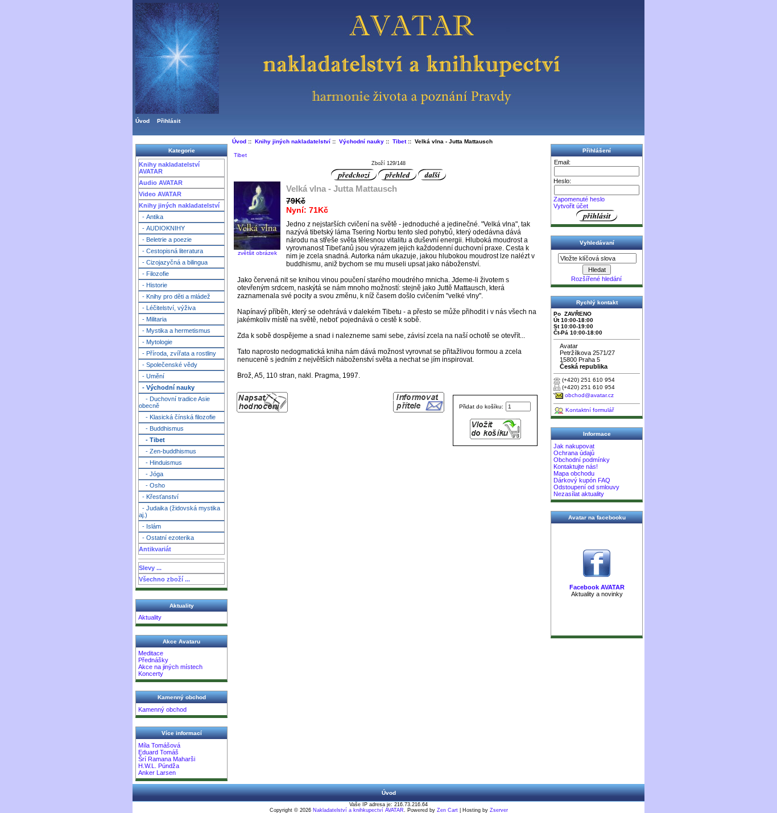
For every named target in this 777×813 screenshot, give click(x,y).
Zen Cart (447, 810)
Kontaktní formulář (589, 410)
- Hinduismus (160, 462)
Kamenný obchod (162, 709)
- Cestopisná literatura (171, 250)
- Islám (150, 526)
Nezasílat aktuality (578, 493)
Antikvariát (155, 549)
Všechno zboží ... (164, 579)
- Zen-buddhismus (167, 451)
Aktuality (150, 617)
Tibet (399, 141)
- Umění (151, 376)
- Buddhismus (161, 428)
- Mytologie (155, 342)
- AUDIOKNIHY (162, 228)
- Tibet (152, 439)
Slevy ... (150, 567)
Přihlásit (168, 121)
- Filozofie (154, 273)
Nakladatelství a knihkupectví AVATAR (358, 810)
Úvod (142, 121)
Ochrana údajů (573, 452)
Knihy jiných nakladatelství (179, 205)
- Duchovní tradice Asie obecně (174, 402)
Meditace (150, 653)
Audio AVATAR (161, 182)
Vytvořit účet (570, 206)
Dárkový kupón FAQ (581, 480)
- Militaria (153, 319)
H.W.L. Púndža (158, 765)
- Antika (151, 216)
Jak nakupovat (573, 446)
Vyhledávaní (597, 243)
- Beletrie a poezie (165, 239)
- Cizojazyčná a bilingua (173, 262)
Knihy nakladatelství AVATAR (169, 168)
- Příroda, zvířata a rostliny (177, 353)
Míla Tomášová (159, 745)
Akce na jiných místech (170, 666)
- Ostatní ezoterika (166, 537)
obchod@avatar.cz (589, 395)
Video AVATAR (160, 194)
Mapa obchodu (573, 473)
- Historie (153, 285)
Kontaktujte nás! (575, 466)
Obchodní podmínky (581, 459)
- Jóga (151, 474)
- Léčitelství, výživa (167, 307)
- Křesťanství (159, 496)
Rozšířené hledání (596, 278)
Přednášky (153, 660)
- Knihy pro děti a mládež (174, 296)
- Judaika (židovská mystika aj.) (179, 511)
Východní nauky (361, 141)
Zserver (499, 810)
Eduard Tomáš (158, 752)
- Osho (152, 485)
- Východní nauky (167, 387)
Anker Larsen (157, 772)
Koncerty (150, 673)
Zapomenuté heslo (579, 199)
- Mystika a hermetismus (174, 330)
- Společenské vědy (168, 364)
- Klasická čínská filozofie (177, 417)
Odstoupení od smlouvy (586, 487)
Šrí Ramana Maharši (166, 759)
